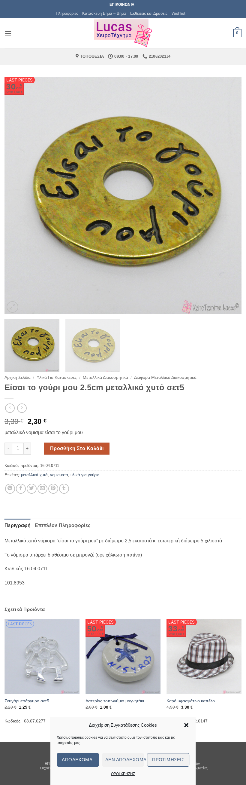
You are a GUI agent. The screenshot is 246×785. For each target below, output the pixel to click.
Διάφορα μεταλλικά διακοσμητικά (165, 377)
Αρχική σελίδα (17, 377)
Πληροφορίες (67, 13)
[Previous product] (21, 408)
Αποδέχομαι (78, 759)
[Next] (229, 195)
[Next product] (9, 408)
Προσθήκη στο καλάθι (77, 448)
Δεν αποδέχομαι (124, 759)
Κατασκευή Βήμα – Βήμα (104, 13)
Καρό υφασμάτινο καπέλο (190, 700)
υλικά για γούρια (85, 475)
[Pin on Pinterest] (53, 489)
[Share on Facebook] (21, 489)
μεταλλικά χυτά (34, 475)
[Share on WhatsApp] (10, 489)
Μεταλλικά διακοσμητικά (105, 377)
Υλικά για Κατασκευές (57, 377)
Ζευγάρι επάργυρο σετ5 (26, 700)
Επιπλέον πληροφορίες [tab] (62, 525)
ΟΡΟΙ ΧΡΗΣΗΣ (123, 774)
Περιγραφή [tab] (17, 525)
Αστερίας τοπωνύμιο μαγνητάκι (115, 700)
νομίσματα (59, 475)
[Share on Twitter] (32, 489)
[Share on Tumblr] (64, 489)
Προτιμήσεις (168, 759)
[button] (186, 725)
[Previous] (16, 195)
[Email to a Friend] (42, 489)
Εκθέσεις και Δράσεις (148, 13)
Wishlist (178, 13)
